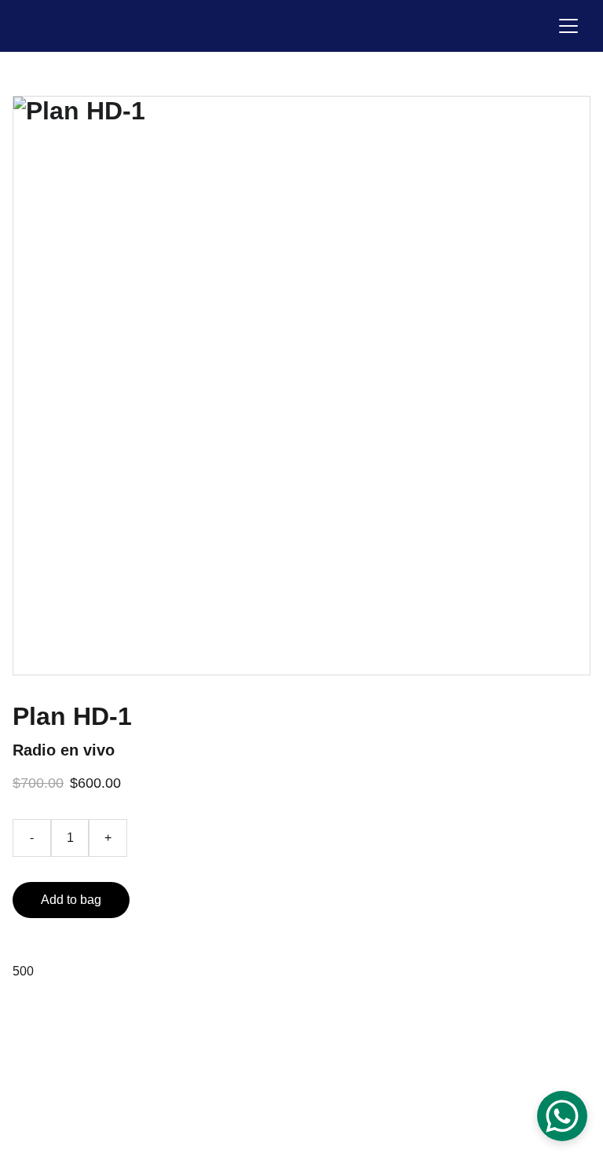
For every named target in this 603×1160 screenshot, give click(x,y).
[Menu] (568, 26)
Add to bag (71, 899)
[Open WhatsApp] (562, 1116)
